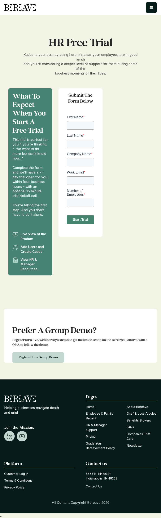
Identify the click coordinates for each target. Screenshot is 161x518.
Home (90, 407)
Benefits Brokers (139, 420)
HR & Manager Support (96, 427)
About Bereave (137, 407)
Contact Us (94, 486)
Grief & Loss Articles (141, 413)
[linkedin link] (9, 436)
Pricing (91, 436)
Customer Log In (16, 474)
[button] (151, 7)
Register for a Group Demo (38, 357)
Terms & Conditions (18, 480)
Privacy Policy (14, 487)
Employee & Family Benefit (99, 415)
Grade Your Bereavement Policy (100, 445)
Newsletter (135, 445)
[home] (20, 7)
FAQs (130, 427)
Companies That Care (138, 436)
